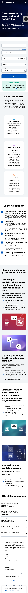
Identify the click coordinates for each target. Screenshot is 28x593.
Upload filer (22, 58)
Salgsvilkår (8, 567)
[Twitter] (14, 586)
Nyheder (7, 556)
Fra (2, 43)
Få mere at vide (19, 88)
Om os (6, 554)
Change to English (9, 590)
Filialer (6, 565)
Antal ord (4, 55)
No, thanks (17, 590)
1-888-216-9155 (11, 580)
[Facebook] (7, 586)
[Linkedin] (20, 586)
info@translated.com (11, 218)
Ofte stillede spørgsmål (11, 560)
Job (6, 563)
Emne (3, 61)
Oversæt (7, 558)
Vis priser (14, 76)
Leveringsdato (5, 68)
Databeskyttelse (9, 569)
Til (14, 49)
